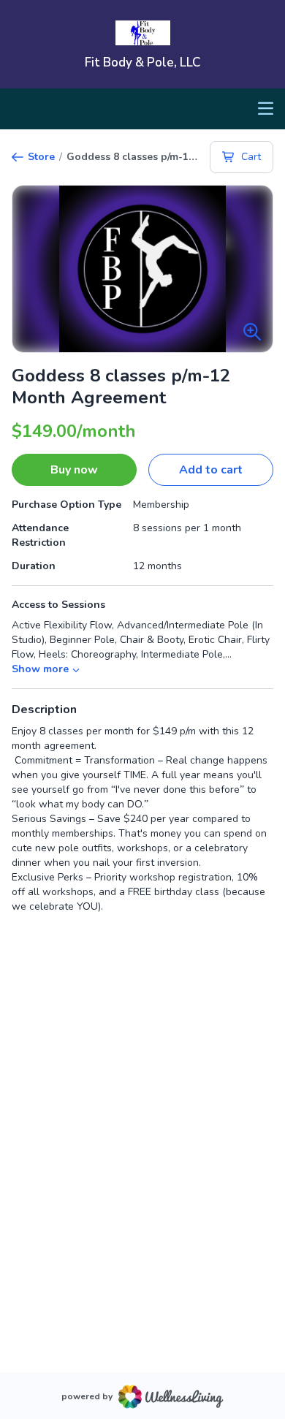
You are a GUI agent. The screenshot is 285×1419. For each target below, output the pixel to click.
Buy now (74, 470)
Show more (40, 669)
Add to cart (211, 470)
